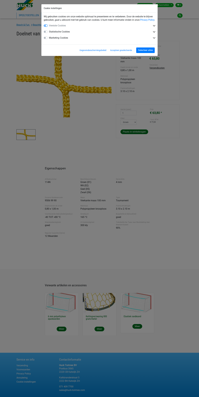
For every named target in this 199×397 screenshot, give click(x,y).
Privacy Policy (147, 19)
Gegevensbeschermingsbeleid (93, 50)
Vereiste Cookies (57, 25)
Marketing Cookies (58, 37)
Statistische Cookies (59, 31)
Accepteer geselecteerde (121, 50)
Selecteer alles (145, 50)
